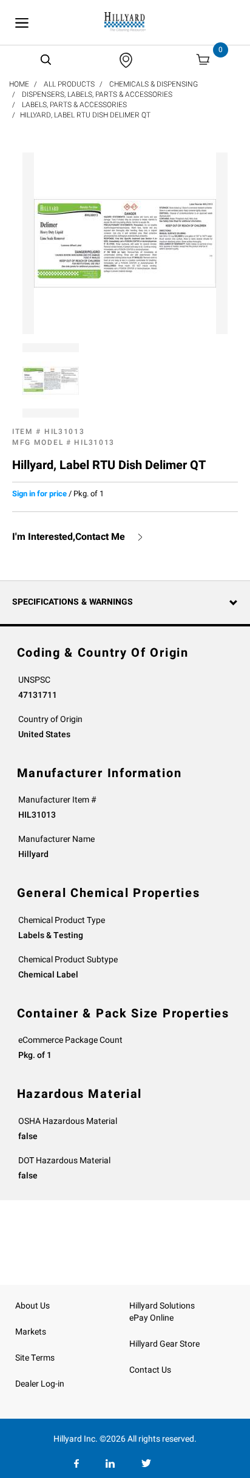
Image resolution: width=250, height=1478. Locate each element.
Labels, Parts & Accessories (74, 104)
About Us (32, 1305)
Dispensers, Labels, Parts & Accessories (97, 94)
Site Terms (35, 1358)
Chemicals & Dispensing (153, 84)
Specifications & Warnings (72, 602)
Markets (30, 1331)
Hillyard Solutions (162, 1305)
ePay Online (151, 1318)
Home (19, 84)
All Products (69, 84)
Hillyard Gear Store (164, 1344)
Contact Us (150, 1370)
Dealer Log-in (39, 1384)
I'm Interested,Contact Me (68, 537)
